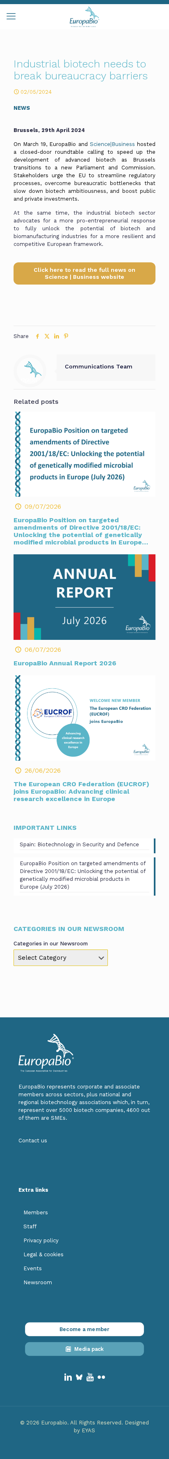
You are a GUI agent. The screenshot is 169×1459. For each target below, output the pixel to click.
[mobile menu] (11, 16)
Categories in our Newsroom (51, 943)
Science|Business (112, 144)
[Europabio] (84, 16)
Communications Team (98, 366)
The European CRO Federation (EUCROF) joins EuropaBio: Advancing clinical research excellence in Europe (81, 791)
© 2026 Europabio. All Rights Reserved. (72, 1423)
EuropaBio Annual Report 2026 (65, 663)
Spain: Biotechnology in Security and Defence (79, 844)
